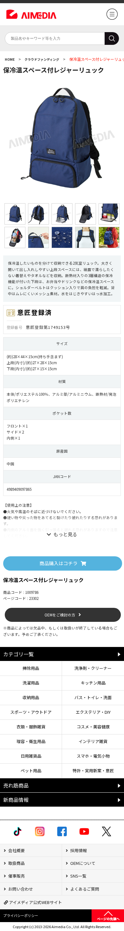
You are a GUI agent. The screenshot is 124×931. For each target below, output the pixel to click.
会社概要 (16, 850)
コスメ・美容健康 (93, 727)
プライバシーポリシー (20, 915)
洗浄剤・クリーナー (93, 668)
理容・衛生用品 (31, 741)
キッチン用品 (93, 683)
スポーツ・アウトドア (31, 712)
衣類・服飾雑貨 (31, 727)
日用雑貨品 (31, 756)
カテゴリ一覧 (18, 654)
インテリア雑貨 (93, 741)
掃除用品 (31, 668)
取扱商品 (16, 863)
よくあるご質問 (84, 889)
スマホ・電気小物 (93, 756)
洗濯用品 (31, 683)
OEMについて (82, 863)
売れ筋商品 (16, 785)
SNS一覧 (77, 876)
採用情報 (78, 850)
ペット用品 (31, 771)
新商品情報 (16, 799)
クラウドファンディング (42, 59)
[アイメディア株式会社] (112, 18)
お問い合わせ (20, 889)
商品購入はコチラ (58, 563)
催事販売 (16, 876)
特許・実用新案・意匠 (93, 771)
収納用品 (31, 697)
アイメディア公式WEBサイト (35, 902)
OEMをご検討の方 (60, 614)
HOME (10, 59)
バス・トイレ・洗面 (93, 697)
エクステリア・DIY (93, 712)
